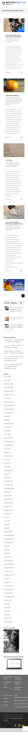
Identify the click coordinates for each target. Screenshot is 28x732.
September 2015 (9, 575)
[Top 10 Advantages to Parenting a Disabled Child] (7, 325)
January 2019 (8, 481)
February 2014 (8, 622)
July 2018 (7, 492)
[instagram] (19, 725)
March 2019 (7, 478)
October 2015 (8, 571)
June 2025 (7, 398)
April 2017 (7, 528)
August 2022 (8, 427)
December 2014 (9, 589)
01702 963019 (23, 700)
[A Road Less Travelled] (7, 318)
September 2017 (9, 510)
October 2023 (8, 413)
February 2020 (8, 470)
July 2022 (7, 431)
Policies (6, 705)
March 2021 (7, 452)
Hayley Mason (8, 351)
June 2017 (7, 521)
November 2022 (9, 423)
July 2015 (7, 578)
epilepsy (17, 165)
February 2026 (8, 384)
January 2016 (8, 560)
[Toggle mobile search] (21, 5)
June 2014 (7, 607)
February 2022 (8, 438)
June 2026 (7, 377)
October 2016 (8, 542)
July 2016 (7, 546)
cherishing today (18, 98)
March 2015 (7, 582)
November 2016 (9, 539)
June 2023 (7, 416)
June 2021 (7, 449)
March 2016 (7, 557)
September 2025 (9, 395)
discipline (16, 40)
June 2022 (7, 434)
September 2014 (9, 597)
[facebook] (15, 725)
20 (21, 270)
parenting (8, 41)
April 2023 (7, 420)
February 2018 (8, 499)
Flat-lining (9, 160)
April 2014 (7, 615)
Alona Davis (8, 340)
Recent (14, 303)
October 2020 (8, 456)
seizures (7, 166)
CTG (6, 165)
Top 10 (10, 230)
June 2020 (7, 463)
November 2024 (9, 405)
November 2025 (9, 391)
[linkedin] (23, 725)
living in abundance (10, 100)
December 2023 (9, 409)
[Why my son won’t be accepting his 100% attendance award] (7, 307)
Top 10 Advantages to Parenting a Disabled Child (14, 223)
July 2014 (7, 604)
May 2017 (7, 524)
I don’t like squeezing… (13, 95)
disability (10, 165)
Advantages (17, 227)
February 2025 (8, 402)
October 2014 (8, 593)
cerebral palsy (17, 163)
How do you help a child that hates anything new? (14, 36)
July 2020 (7, 460)
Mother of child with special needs (14, 101)
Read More (8, 72)
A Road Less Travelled (16, 318)
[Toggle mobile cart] (18, 5)
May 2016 (7, 550)
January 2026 (8, 387)
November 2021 (9, 441)
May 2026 (7, 380)
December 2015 (9, 564)
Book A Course (8, 695)
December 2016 (9, 535)
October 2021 (8, 445)
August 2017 (8, 514)
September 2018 (9, 488)
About (5, 698)
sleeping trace (13, 166)
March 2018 (7, 496)
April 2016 (7, 553)
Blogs (5, 687)
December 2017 (9, 503)
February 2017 (8, 532)
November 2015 (9, 568)
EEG (13, 165)
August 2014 (8, 600)
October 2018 (8, 485)
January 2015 (8, 586)
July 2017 (7, 517)
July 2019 (7, 474)
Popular (7, 303)
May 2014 (7, 611)
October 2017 (8, 506)
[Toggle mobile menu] (25, 5)
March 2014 (7, 618)
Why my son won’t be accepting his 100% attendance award (16, 309)
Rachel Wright (10, 38)
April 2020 (7, 467)
